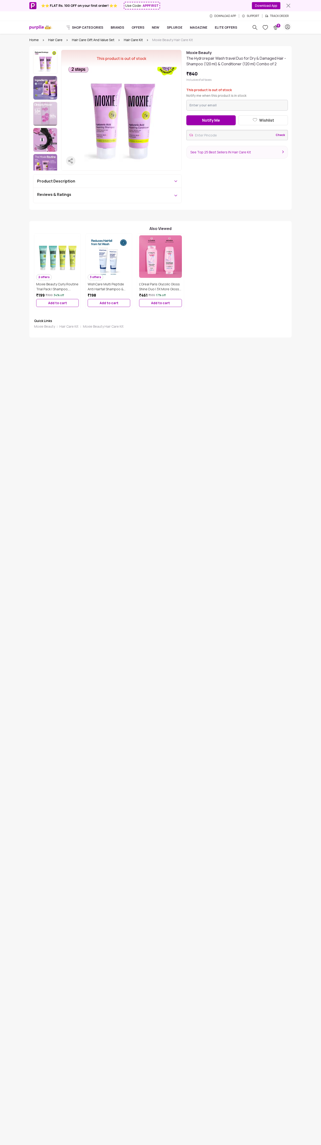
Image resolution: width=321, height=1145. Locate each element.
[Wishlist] (265, 27)
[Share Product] (70, 161)
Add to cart (57, 303)
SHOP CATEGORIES (87, 27)
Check (280, 135)
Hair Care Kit (133, 40)
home (34, 40)
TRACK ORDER (279, 16)
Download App (266, 5)
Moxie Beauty (44, 326)
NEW (155, 27)
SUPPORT (253, 16)
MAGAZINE (198, 27)
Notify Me (211, 120)
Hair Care (55, 40)
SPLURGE (174, 27)
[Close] (288, 5)
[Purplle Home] (36, 27)
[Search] (255, 27)
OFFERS (138, 27)
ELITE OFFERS (226, 27)
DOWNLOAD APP (225, 16)
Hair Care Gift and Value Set (93, 40)
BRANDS (117, 27)
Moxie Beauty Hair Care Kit (103, 326)
